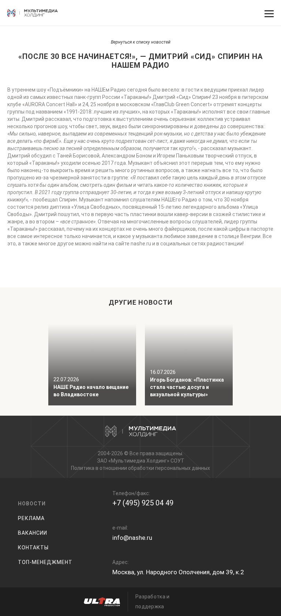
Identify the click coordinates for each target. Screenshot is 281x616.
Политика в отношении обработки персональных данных (140, 468)
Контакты (33, 547)
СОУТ (177, 461)
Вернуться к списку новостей (141, 42)
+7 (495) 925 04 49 (142, 502)
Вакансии (32, 533)
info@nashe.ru (132, 537)
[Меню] (268, 13)
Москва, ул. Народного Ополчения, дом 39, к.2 (178, 572)
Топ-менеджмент (45, 562)
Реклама (31, 518)
